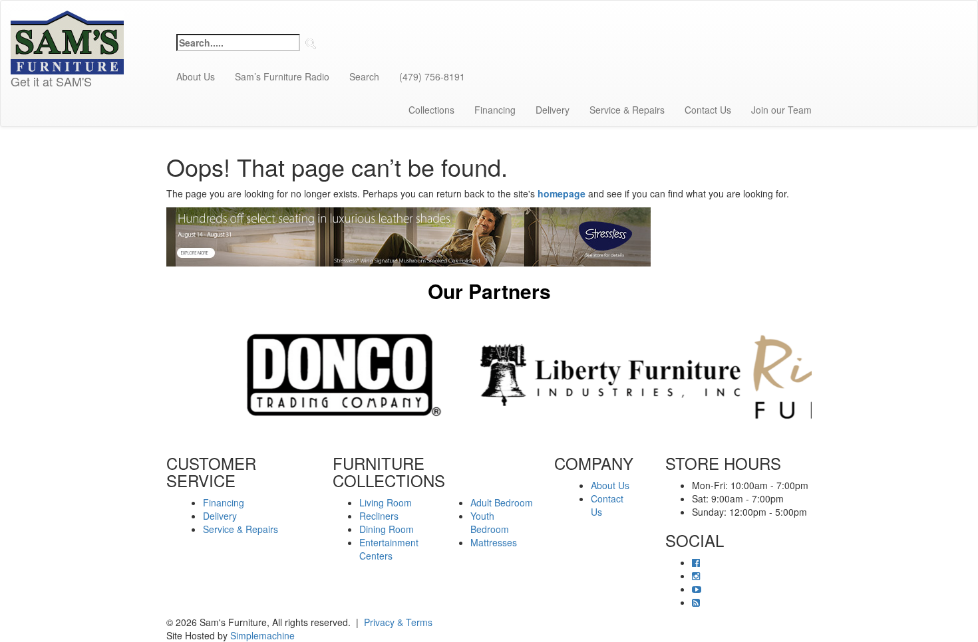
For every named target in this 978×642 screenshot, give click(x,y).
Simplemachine (262, 635)
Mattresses (493, 542)
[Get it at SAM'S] (67, 17)
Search (364, 76)
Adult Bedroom (501, 502)
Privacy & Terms (398, 622)
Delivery (553, 109)
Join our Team (781, 109)
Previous (156, 374)
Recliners (379, 515)
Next (821, 374)
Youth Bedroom (489, 522)
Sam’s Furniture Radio (282, 76)
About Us (195, 76)
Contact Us (708, 109)
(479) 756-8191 (432, 76)
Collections (431, 109)
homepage (561, 193)
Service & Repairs (627, 109)
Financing (495, 109)
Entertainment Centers (388, 549)
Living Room (385, 502)
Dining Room (386, 529)
